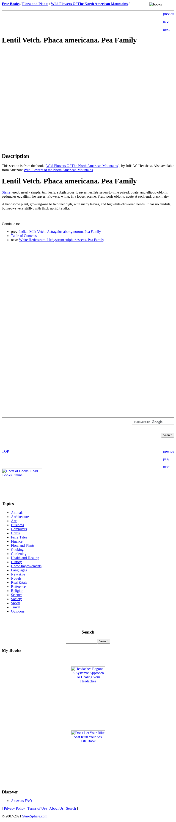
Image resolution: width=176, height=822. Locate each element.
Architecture (20, 517)
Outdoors (18, 611)
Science (16, 595)
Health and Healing (25, 558)
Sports (15, 603)
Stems (6, 192)
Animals (17, 512)
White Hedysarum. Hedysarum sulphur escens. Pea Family (61, 240)
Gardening (18, 554)
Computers (19, 529)
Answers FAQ (21, 801)
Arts (14, 521)
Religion (17, 591)
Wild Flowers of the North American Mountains (58, 170)
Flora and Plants (22, 545)
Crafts (15, 533)
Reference (18, 587)
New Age (18, 574)
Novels (16, 578)
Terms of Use (37, 808)
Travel (15, 607)
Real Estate (19, 582)
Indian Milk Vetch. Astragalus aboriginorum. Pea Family (60, 231)
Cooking (17, 550)
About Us (56, 808)
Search (71, 808)
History (16, 562)
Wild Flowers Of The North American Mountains (82, 166)
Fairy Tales (19, 537)
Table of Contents (24, 236)
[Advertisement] (88, 81)
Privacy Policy (14, 808)
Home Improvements (26, 566)
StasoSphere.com (34, 816)
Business (17, 525)
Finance (16, 541)
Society (16, 599)
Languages (19, 570)
